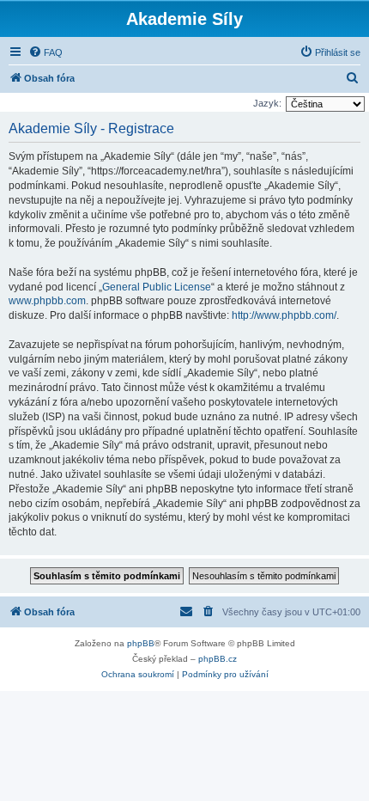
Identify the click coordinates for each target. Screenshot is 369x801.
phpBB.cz (217, 658)
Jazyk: (267, 103)
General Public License (156, 287)
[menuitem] (45, 52)
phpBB (140, 643)
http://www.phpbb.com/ (284, 315)
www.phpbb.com (47, 301)
